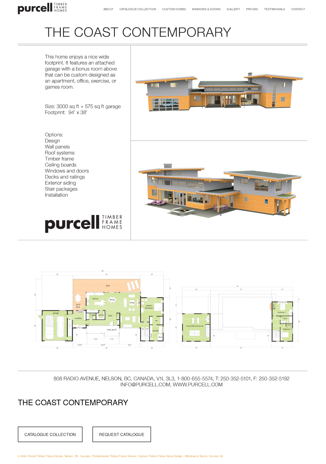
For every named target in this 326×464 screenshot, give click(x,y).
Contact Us (216, 456)
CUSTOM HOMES (174, 9)
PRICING (252, 9)
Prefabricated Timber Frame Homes (114, 456)
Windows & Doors (196, 456)
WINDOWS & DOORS (206, 9)
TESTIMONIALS (274, 9)
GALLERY (233, 9)
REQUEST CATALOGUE (121, 434)
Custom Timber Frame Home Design (161, 456)
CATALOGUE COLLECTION (137, 9)
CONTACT (298, 9)
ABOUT (108, 9)
